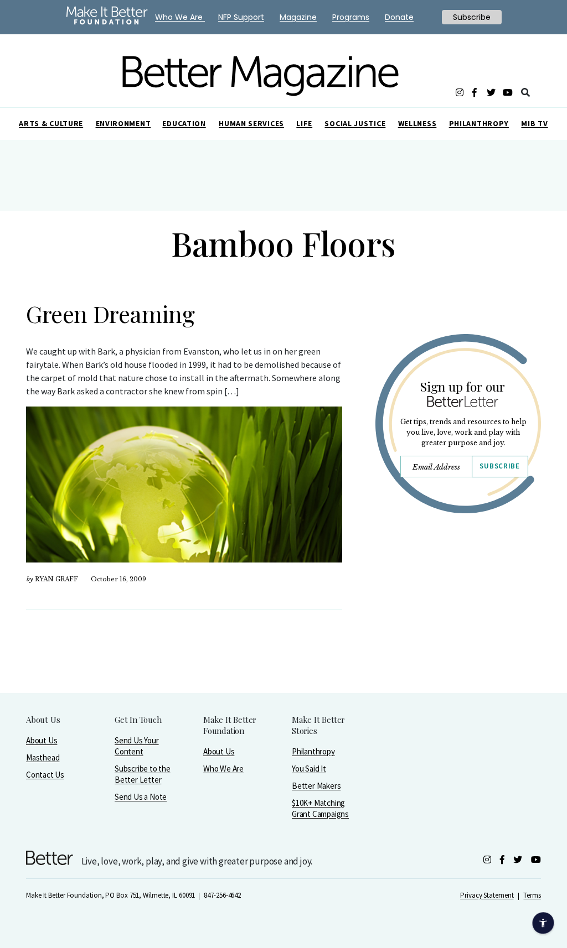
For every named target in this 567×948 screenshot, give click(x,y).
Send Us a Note (141, 796)
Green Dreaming (110, 313)
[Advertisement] (458, 623)
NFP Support (241, 17)
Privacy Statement (486, 895)
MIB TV (534, 123)
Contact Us (45, 774)
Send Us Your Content (137, 746)
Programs (350, 17)
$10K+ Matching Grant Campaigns (320, 808)
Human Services (251, 123)
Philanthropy (479, 123)
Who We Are (223, 768)
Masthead (42, 757)
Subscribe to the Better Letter (143, 774)
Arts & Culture (51, 123)
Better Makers (316, 785)
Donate (399, 17)
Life (304, 123)
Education (183, 123)
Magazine (298, 17)
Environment (123, 123)
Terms (532, 895)
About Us (41, 740)
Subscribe (499, 466)
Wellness (417, 123)
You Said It (309, 768)
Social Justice (354, 123)
